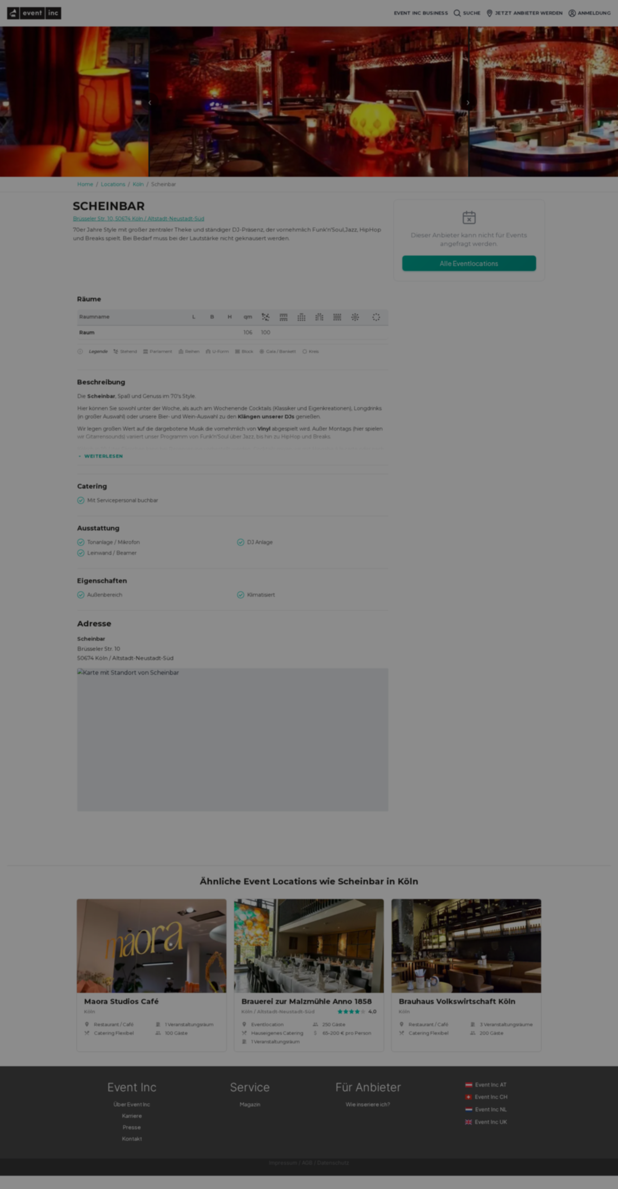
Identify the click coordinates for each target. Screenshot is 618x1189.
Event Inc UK (491, 1121)
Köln (138, 184)
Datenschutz (333, 1162)
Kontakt (132, 1138)
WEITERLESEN (103, 456)
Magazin (250, 1104)
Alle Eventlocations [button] (469, 263)
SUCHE (471, 13)
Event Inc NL (491, 1109)
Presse (132, 1127)
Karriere (132, 1115)
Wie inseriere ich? (368, 1104)
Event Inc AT (491, 1084)
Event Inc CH (491, 1096)
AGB (307, 1162)
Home (85, 184)
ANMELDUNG (594, 13)
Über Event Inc (132, 1104)
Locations (113, 184)
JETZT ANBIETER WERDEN (529, 13)
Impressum (283, 1162)
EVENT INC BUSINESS (421, 13)
